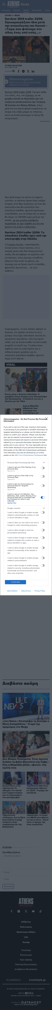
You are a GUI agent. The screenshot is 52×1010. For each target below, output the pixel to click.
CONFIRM (15, 582)
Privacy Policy (39, 591)
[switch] (43, 468)
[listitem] (26, 462)
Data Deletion (12, 591)
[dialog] (26, 505)
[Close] (47, 419)
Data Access (26, 591)
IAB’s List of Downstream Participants (29, 455)
